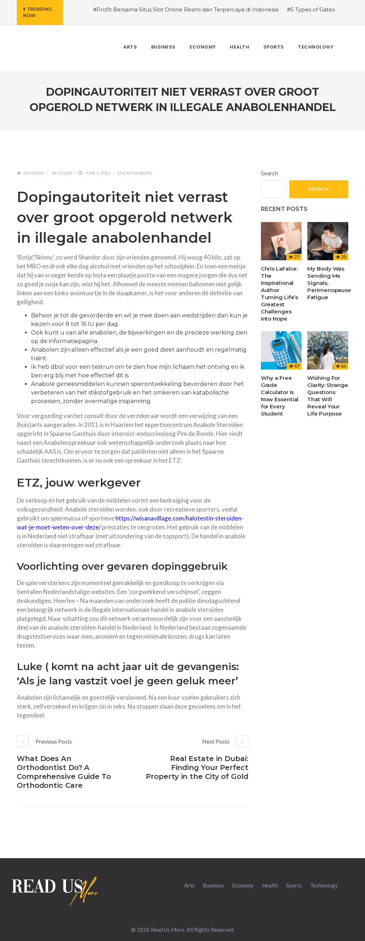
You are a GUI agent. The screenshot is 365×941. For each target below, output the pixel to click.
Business (213, 885)
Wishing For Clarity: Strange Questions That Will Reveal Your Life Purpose (327, 395)
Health (270, 885)
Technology (324, 885)
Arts (189, 885)
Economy (243, 885)
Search (269, 173)
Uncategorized (134, 173)
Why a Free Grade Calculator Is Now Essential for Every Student (280, 395)
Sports (294, 885)
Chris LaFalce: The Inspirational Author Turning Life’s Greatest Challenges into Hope (279, 293)
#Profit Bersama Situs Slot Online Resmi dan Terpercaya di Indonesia (185, 9)
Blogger (62, 173)
